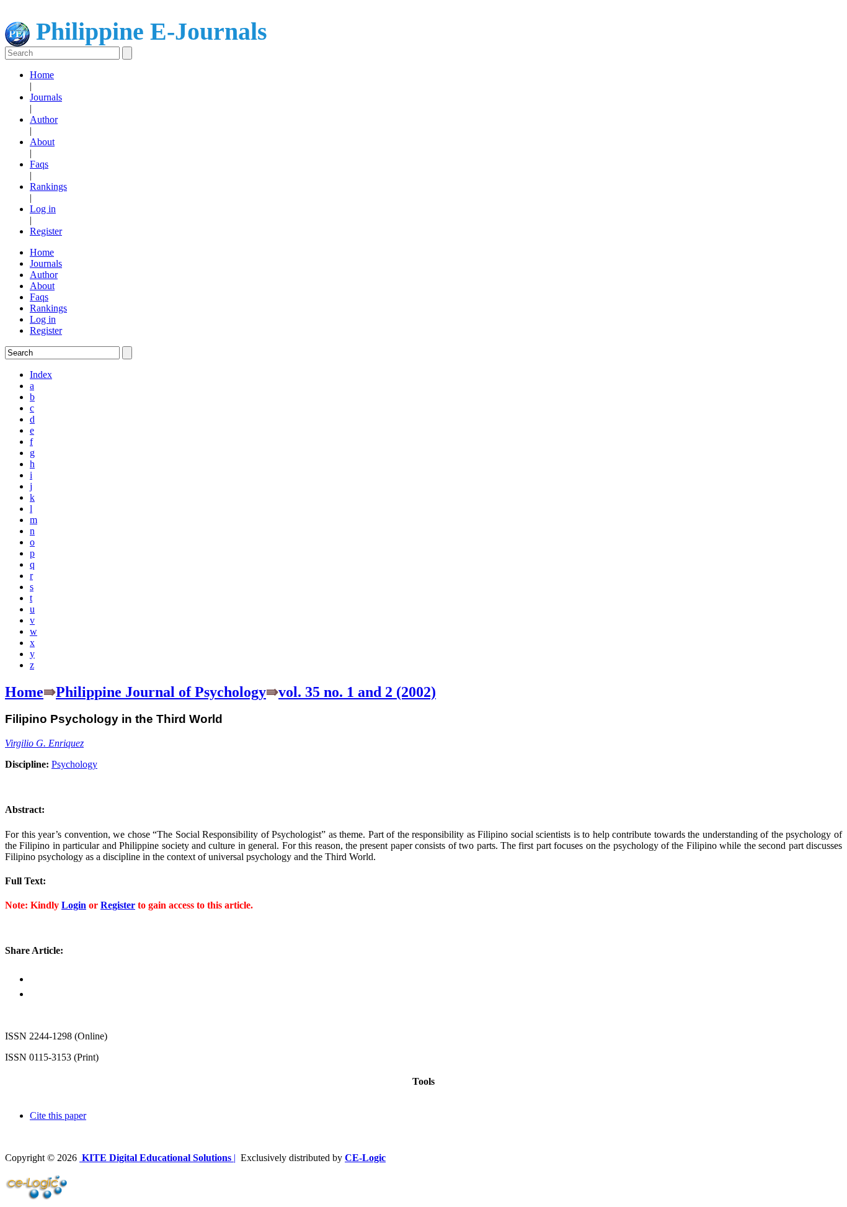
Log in (43, 209)
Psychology (74, 764)
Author (44, 119)
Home (42, 75)
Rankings (48, 186)
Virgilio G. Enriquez (44, 743)
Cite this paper (58, 1115)
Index (41, 374)
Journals (46, 97)
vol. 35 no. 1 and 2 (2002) (357, 692)
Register (46, 231)
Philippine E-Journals (148, 31)
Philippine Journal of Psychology (161, 692)
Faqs (39, 164)
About (42, 142)
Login (73, 905)
